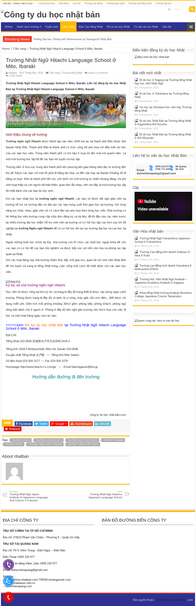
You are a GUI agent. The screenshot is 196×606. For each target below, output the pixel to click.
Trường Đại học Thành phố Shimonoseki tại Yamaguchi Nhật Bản (72, 39)
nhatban (12, 72)
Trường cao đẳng (93, 3)
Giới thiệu (64, 3)
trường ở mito (14, 444)
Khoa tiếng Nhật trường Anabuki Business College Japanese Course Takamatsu (163, 294)
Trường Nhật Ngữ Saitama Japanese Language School (105, 494)
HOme (9, 26)
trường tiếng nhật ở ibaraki (45, 444)
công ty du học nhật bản (171, 599)
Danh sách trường (28, 26)
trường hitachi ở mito (49, 440)
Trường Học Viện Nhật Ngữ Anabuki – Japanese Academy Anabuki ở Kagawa (161, 280)
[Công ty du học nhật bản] (50, 14)
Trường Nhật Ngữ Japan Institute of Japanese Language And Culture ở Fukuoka (29, 496)
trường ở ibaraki (113, 440)
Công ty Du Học (46, 3)
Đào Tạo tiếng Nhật (91, 26)
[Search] (192, 9)
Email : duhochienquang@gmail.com (156, 171)
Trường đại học (163, 3)
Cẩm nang (68, 26)
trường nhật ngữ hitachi (83, 440)
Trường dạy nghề (115, 3)
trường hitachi (21, 440)
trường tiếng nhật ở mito (83, 444)
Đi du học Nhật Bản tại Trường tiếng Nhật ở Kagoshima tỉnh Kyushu (163, 122)
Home (6, 48)
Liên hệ (77, 3)
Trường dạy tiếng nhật (140, 3)
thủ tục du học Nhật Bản (44, 325)
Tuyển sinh (51, 26)
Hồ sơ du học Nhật (118, 26)
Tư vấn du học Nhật (146, 26)
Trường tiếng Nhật (72, 72)
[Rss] (169, 9)
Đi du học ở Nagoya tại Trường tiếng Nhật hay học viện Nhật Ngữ (163, 81)
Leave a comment (98, 72)
